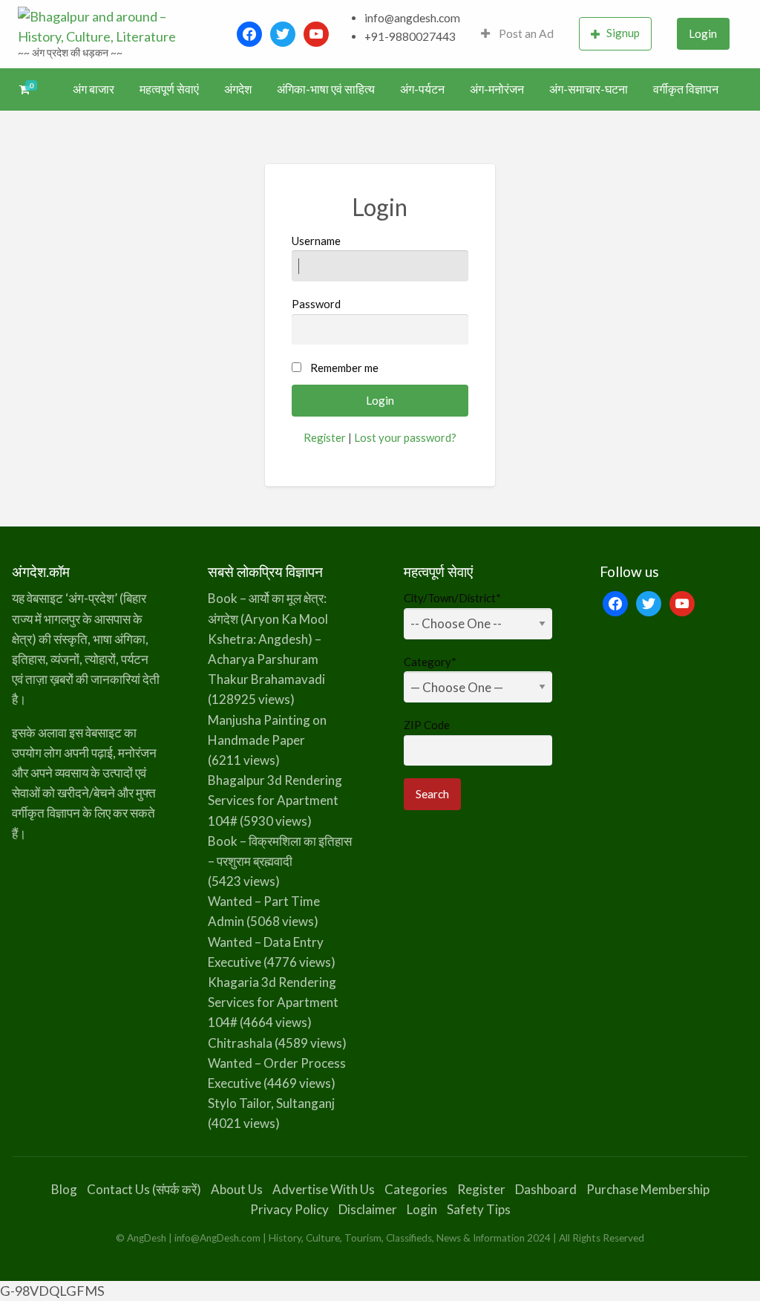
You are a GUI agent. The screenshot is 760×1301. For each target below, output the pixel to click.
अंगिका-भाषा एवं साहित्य (326, 89)
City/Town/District (452, 597)
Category (430, 661)
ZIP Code (427, 724)
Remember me (344, 367)
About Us (237, 1189)
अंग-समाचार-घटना (588, 89)
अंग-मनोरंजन (497, 89)
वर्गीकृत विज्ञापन (685, 89)
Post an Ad (525, 33)
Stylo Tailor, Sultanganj (271, 1103)
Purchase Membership (648, 1189)
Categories (416, 1189)
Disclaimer (367, 1209)
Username (316, 240)
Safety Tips (479, 1209)
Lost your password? (405, 437)
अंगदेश (238, 89)
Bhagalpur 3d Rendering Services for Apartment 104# (275, 800)
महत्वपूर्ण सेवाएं (169, 89)
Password (316, 303)
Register (325, 437)
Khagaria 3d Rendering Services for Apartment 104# (273, 1002)
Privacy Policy (289, 1209)
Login (703, 33)
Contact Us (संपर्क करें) (144, 1189)
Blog (64, 1189)
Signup (623, 32)
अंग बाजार (93, 89)
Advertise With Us (323, 1189)
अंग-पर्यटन (422, 89)
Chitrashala (240, 1043)
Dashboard (546, 1189)
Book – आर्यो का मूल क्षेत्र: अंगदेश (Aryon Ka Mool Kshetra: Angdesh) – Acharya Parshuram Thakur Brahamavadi (268, 638)
